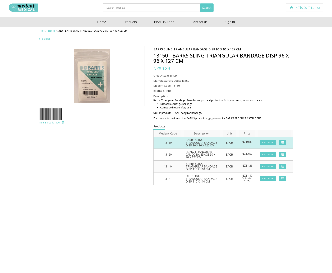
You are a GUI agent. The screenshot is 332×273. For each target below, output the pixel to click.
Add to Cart (268, 142)
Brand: (157, 91)
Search (207, 8)
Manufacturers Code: (167, 81)
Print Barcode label (49, 122)
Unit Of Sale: (161, 76)
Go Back (46, 39)
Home (42, 31)
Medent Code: (162, 86)
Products (51, 31)
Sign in (230, 22)
